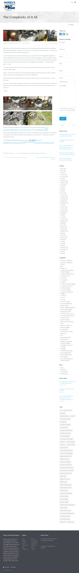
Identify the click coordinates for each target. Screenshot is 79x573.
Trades (32, 549)
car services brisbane (71, 444)
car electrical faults (64, 427)
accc (61, 410)
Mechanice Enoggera (64, 496)
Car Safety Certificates (66, 290)
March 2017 (63, 225)
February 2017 (64, 227)
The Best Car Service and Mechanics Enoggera (66, 342)
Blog (62, 266)
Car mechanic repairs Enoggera (66, 439)
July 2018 (63, 215)
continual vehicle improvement (66, 450)
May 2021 (63, 179)
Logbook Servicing (65, 319)
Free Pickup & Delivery (25, 129)
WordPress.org (64, 374)
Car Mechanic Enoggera (65, 436)
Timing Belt (63, 348)
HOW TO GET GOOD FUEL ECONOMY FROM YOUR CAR (65, 159)
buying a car (62, 413)
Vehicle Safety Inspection (66, 354)
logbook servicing (63, 482)
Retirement (33, 545)
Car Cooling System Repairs (41, 129)
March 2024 (63, 170)
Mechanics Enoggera (64, 502)
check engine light (22, 153)
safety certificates (63, 507)
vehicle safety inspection (65, 519)
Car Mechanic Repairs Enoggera (68, 284)
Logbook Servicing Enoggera (65, 484)
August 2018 (63, 213)
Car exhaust (63, 278)
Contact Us (24, 549)
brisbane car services (67, 410)
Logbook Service (14, 129)
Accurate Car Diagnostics (66, 260)
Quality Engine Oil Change (67, 331)
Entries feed (63, 370)
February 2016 (64, 237)
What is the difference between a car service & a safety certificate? (66, 153)
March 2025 (63, 168)
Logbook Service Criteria (65, 479)
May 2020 (63, 189)
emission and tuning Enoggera (66, 453)
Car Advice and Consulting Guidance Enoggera (67, 271)
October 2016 (64, 229)
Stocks (32, 547)
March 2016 (63, 235)
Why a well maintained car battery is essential (67, 359)
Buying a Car (64, 268)
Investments (34, 543)
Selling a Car (63, 333)
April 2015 (63, 245)
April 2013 (63, 251)
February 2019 (64, 207)
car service (62, 442)
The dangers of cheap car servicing (67, 513)
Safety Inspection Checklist (65, 510)
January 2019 (64, 209)
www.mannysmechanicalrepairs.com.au (43, 142)
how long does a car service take (66, 467)
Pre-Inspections (64, 329)
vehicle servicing (70, 522)
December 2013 (64, 247)
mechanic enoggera (64, 499)
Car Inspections (64, 280)
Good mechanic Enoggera (65, 462)
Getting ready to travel (66, 311)
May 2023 (63, 172)
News (23, 547)
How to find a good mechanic (67, 315)
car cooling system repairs (65, 419)
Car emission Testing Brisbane (66, 430)
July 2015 (63, 241)
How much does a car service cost (66, 470)
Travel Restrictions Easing (66, 350)
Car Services (63, 295)
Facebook (7, 567)
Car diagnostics (63, 421)
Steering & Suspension (66, 337)
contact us (24, 140)
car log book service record (65, 433)
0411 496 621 (32, 140)
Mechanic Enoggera (9, 153)
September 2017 (64, 221)
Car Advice (73, 416)
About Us (24, 541)
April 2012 (63, 253)
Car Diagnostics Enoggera (65, 424)
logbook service (63, 476)
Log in (62, 367)
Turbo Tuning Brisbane (66, 352)
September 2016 (64, 231)
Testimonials (25, 545)
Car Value (63, 299)
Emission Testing (64, 305)
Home (23, 539)
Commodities (34, 541)
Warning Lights (64, 357)
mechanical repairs (64, 490)
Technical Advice (64, 339)
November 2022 (64, 177)
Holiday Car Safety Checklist (66, 464)
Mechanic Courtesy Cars (66, 325)
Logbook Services (65, 317)
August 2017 (63, 223)
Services (24, 543)
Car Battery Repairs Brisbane (67, 274)
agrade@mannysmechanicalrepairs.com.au (14, 142)
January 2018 (64, 219)
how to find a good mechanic (66, 473)
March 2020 (63, 193)
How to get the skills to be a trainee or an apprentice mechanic (67, 135)
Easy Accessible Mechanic (66, 303)
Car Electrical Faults (65, 276)
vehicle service (63, 522)
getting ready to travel (64, 459)
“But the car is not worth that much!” (16, 157)
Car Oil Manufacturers (66, 288)
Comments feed (64, 372)
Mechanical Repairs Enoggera (66, 493)
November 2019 (64, 199)
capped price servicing (64, 416)
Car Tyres (63, 297)
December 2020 (64, 181)
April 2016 (63, 233)
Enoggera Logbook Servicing (65, 456)
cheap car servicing (64, 447)
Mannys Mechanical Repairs (65, 487)
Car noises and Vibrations (67, 286)
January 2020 (64, 195)
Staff (62, 335)
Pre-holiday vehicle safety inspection (67, 504)
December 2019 (64, 197)
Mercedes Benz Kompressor (39, 153)
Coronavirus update (65, 301)
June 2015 (63, 243)
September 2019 (64, 203)
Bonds (32, 539)
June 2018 (63, 217)
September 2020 (64, 183)
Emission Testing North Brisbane (68, 307)
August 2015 (63, 239)
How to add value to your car (67, 313)
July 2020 (63, 187)
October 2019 (64, 201)
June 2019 (63, 205)
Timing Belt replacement (65, 516)
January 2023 (64, 175)
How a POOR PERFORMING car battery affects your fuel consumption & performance (66, 147)
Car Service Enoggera (70, 442)
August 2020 (63, 185)
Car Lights (63, 282)
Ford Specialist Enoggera (66, 309)
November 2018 (64, 211)
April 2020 (63, 191)
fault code (29, 153)
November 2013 (64, 249)
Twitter (14, 567)
